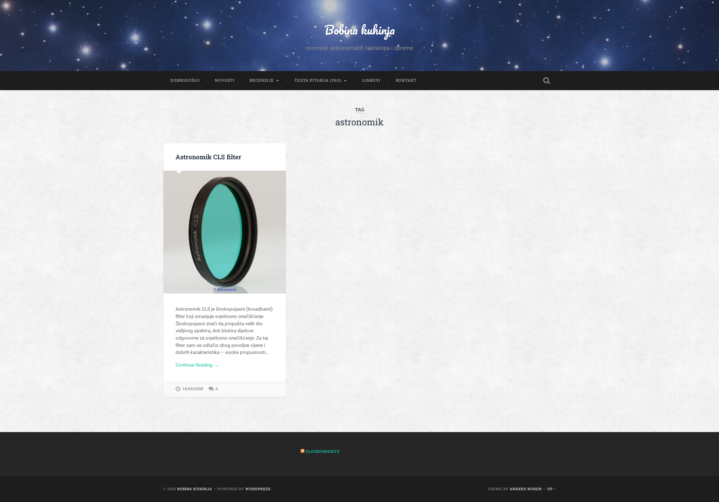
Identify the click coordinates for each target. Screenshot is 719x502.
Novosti (225, 80)
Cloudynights (323, 451)
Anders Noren (526, 489)
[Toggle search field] (546, 80)
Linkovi (371, 80)
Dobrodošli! (185, 80)
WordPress (258, 489)
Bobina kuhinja (359, 30)
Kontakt (406, 80)
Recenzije (262, 80)
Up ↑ (551, 489)
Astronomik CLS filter (208, 157)
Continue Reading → (197, 365)
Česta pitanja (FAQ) (318, 80)
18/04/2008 (192, 389)
